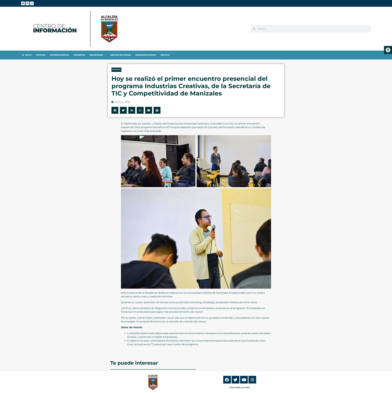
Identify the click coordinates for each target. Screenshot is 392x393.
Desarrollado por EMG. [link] (239, 387)
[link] (388, 50)
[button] (114, 110)
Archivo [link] (116, 69)
